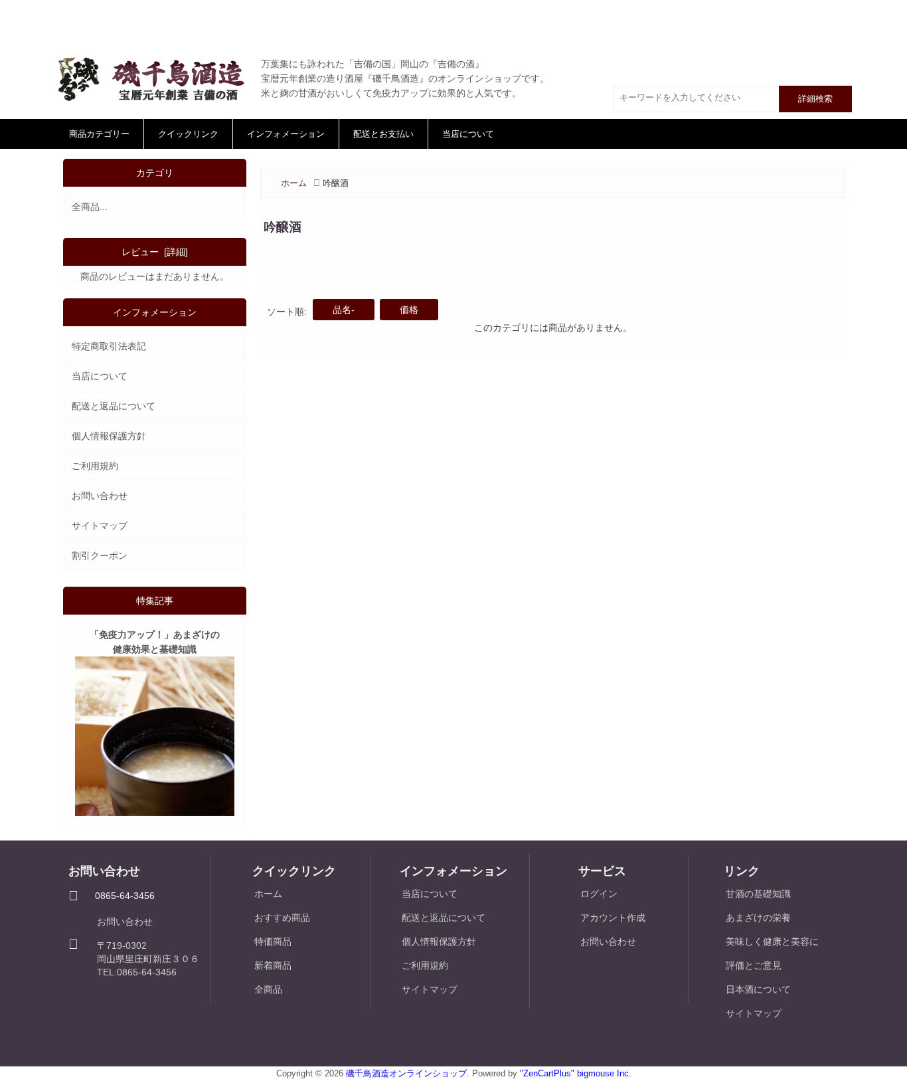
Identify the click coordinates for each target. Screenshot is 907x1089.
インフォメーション (286, 134)
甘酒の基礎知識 (758, 893)
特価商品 (272, 941)
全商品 (268, 989)
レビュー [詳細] (155, 252)
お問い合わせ (99, 495)
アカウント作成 (612, 917)
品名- (344, 309)
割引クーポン (99, 555)
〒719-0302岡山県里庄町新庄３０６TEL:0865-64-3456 (148, 958)
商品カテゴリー (99, 134)
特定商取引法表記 (109, 346)
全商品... (90, 206)
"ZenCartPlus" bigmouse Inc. (575, 1073)
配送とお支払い (383, 134)
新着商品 (272, 965)
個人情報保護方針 (109, 436)
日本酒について (758, 989)
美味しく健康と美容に (772, 941)
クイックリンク (188, 134)
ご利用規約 (95, 465)
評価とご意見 (754, 965)
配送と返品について (113, 406)
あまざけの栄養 (758, 917)
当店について (468, 134)
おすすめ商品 (282, 917)
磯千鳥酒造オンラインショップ (406, 1073)
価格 (409, 309)
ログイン (599, 893)
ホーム (294, 183)
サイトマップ (99, 525)
